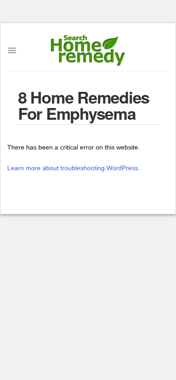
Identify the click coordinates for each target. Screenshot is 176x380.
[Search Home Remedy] (88, 50)
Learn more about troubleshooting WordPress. (73, 168)
